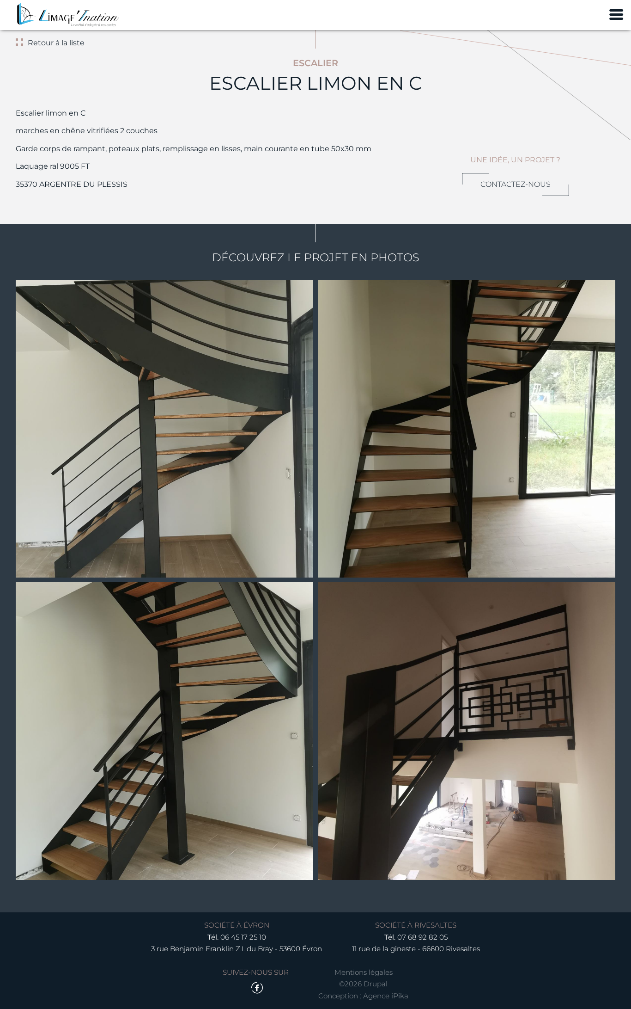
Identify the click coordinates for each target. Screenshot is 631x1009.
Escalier (315, 62)
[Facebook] (256, 988)
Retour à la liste (56, 42)
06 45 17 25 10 (243, 937)
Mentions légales (363, 972)
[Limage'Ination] (68, 15)
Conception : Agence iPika (363, 995)
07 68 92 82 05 (422, 937)
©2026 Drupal (363, 983)
